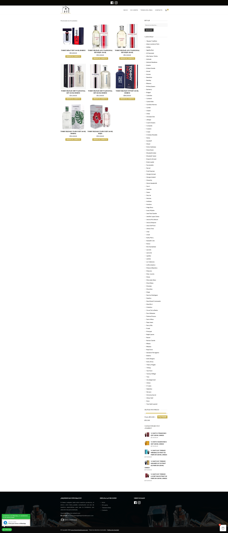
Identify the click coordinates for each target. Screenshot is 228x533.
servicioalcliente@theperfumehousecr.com (80, 515)
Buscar (149, 30)
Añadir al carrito (73, 56)
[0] (165, 10)
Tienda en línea (146, 10)
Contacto (158, 10)
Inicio (125, 10)
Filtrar (162, 417)
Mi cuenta (134, 10)
